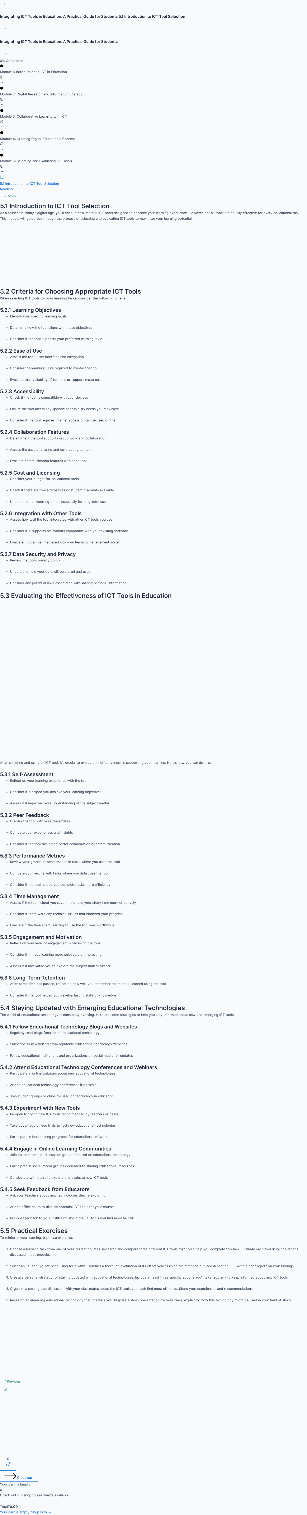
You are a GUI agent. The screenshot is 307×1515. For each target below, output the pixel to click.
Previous (13, 1381)
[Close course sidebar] (5, 54)
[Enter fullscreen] (5, 1389)
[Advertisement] (125, 256)
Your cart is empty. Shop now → (25, 1512)
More (12, 196)
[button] (153, 75)
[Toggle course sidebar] (5, 29)
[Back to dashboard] (5, 4)
